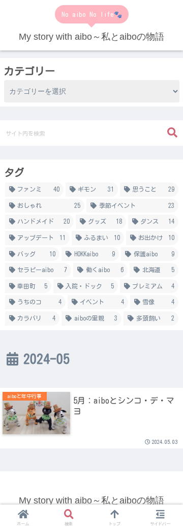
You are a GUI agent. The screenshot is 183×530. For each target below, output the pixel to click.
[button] (172, 133)
